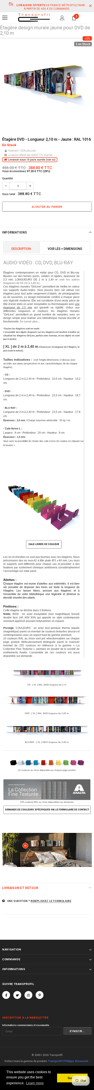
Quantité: (7, 178)
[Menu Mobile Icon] (4, 17)
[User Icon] (62, 18)
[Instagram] (28, 995)
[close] (90, 6)
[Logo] (33, 17)
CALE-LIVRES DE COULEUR (43, 544)
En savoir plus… (30, 321)
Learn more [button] (35, 1083)
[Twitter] (17, 995)
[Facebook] (6, 995)
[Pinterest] (40, 995)
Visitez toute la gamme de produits (33, 1061)
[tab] (21, 247)
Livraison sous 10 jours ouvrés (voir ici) (31, 159)
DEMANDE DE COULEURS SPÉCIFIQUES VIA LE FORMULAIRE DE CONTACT (47, 809)
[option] (47, 83)
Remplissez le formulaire (51, 901)
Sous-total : (9, 194)
